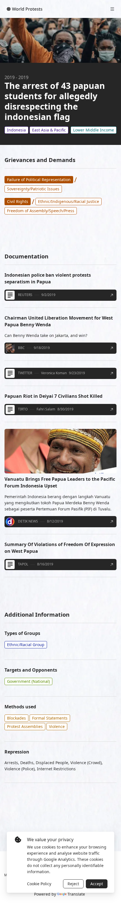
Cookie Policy (39, 883)
